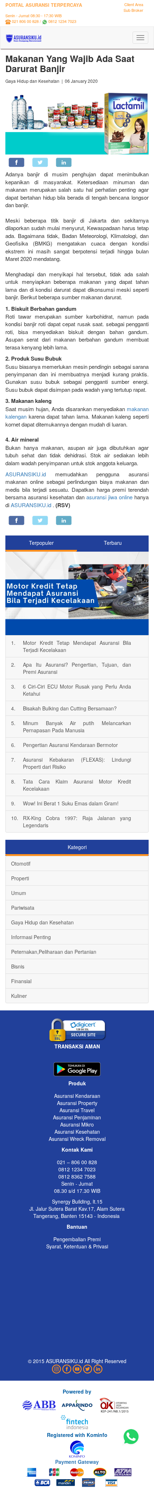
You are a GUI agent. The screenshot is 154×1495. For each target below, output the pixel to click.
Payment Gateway (77, 1461)
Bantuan (77, 1226)
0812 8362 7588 (77, 1176)
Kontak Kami (77, 1149)
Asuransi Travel (77, 1110)
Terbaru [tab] (113, 542)
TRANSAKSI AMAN (77, 1046)
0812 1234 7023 (62, 21)
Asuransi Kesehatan (77, 1131)
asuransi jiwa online (109, 497)
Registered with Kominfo (77, 1434)
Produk (77, 1083)
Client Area (133, 4)
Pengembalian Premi (77, 1239)
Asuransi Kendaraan (77, 1095)
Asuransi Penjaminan (77, 1117)
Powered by (77, 1391)
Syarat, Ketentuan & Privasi (77, 1246)
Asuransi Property (77, 1102)
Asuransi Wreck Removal (77, 1138)
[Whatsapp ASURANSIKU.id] (131, 1437)
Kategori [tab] (77, 847)
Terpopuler (41, 542)
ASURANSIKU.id (25, 474)
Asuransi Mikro (77, 1124)
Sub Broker (133, 10)
